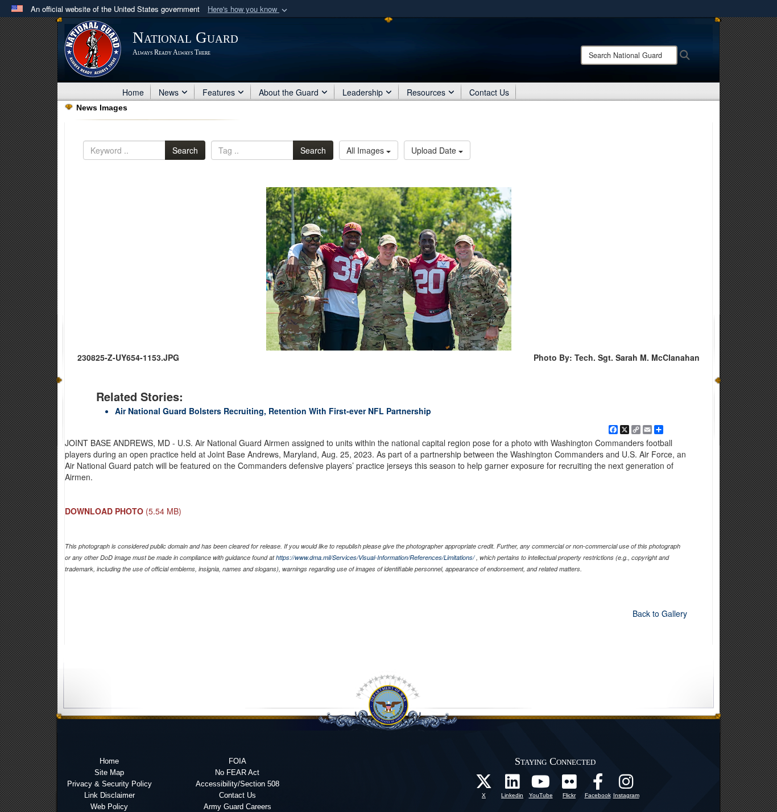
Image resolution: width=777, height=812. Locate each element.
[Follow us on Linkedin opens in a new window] (512, 784)
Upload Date (434, 150)
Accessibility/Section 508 (237, 784)
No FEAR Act (237, 772)
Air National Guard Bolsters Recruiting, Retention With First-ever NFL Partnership (273, 411)
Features (218, 92)
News (169, 92)
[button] (249, 9)
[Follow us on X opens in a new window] (484, 784)
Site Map (109, 772)
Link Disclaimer (109, 795)
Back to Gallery (660, 613)
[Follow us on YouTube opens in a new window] (541, 784)
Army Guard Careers (237, 806)
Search (185, 150)
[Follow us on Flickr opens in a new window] (569, 784)
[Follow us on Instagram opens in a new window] (626, 784)
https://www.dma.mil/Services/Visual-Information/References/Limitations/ (375, 557)
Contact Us (489, 92)
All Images (366, 150)
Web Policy (109, 806)
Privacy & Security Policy (109, 784)
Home (133, 92)
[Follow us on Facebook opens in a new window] (598, 784)
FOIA (237, 761)
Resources (426, 92)
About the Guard (289, 92)
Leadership (362, 92)
